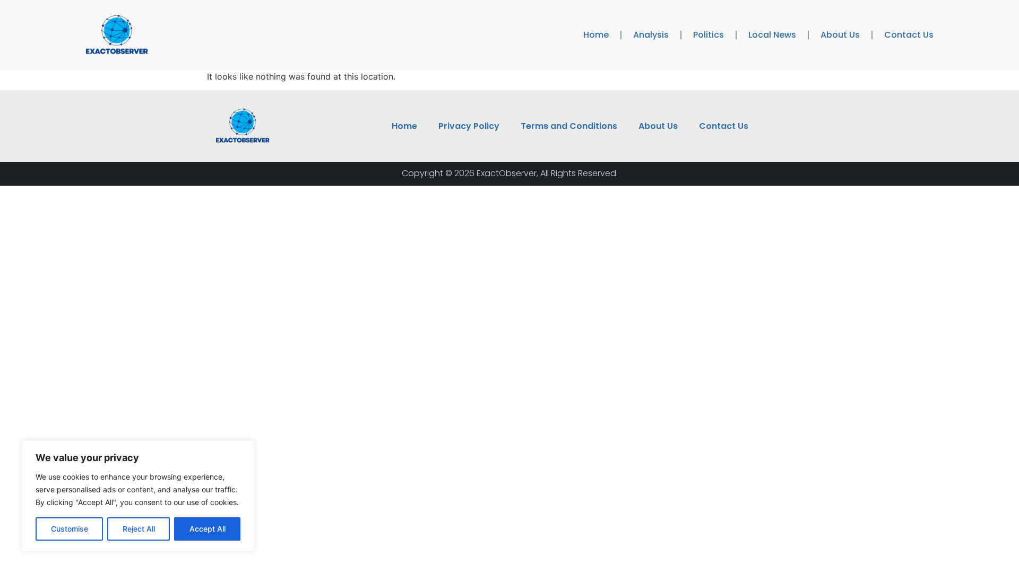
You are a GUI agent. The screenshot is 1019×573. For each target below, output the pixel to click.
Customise (69, 528)
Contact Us (909, 35)
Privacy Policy (468, 126)
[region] (138, 496)
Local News (772, 35)
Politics (708, 35)
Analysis (651, 35)
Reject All (139, 528)
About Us (840, 35)
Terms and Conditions (569, 126)
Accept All (207, 528)
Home (596, 35)
